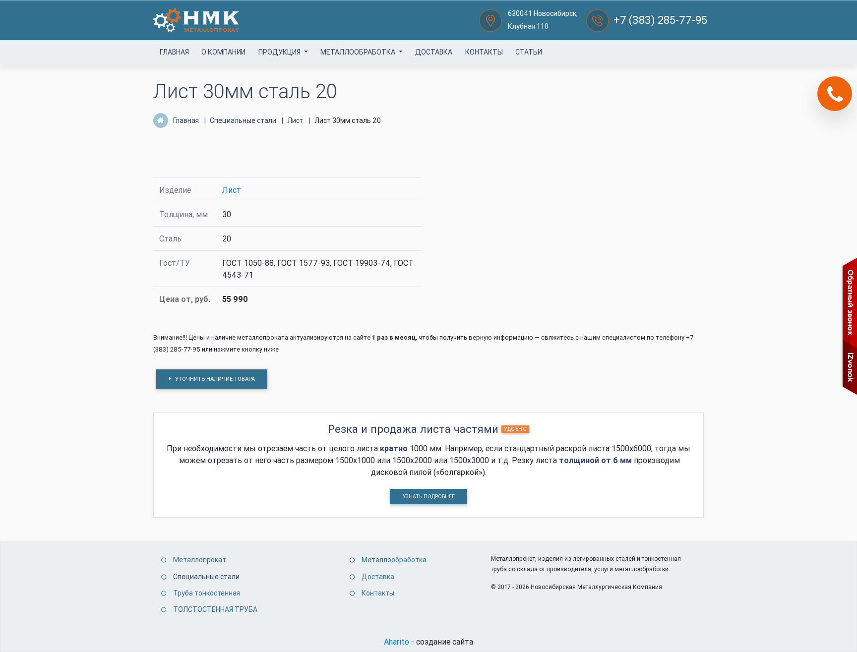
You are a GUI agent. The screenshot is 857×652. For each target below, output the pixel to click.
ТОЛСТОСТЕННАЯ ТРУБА (215, 609)
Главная (174, 52)
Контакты (484, 52)
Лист (231, 190)
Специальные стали (206, 576)
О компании (223, 52)
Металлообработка (358, 52)
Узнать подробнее (429, 496)
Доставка (433, 52)
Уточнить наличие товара (214, 378)
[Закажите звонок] (834, 93)
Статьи (528, 52)
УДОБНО (515, 429)
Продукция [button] (280, 52)
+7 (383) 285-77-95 (660, 20)
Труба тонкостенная (206, 593)
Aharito (396, 642)
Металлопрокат (199, 559)
